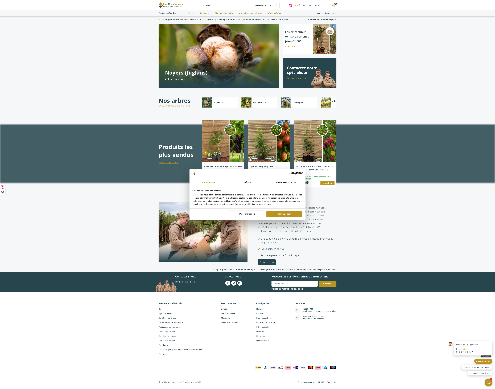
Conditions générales (167, 318)
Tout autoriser (284, 214)
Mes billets (225, 318)
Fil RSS (321, 382)
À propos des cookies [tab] (286, 182)
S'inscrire (224, 309)
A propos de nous (166, 313)
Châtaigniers (261, 336)
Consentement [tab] (208, 182)
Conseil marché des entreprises (322, 19)
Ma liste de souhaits (229, 322)
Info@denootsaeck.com (312, 316)
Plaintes (162, 354)
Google (239, 283)
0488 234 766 (307, 309)
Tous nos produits (169, 162)
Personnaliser (245, 214)
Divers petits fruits (224, 13)
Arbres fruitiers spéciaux (250, 13)
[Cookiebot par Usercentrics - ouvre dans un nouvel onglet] (291, 174)
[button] (205, 153)
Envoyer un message (298, 78)
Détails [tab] (247, 182)
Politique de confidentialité (170, 327)
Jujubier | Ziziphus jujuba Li (262, 166)
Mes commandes (228, 313)
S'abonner (327, 283)
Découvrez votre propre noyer (175, 105)
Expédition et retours (167, 336)
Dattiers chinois (262, 340)
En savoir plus (327, 183)
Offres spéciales (274, 13)
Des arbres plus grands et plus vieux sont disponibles (181, 349)
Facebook (227, 283)
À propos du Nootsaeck (326, 13)
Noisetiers (260, 331)
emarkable (197, 382)
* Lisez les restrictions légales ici (287, 288)
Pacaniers (204, 13)
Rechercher (276, 5)
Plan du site (163, 345)
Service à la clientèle (167, 340)
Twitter (233, 283)
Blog (160, 309)
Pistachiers (291, 46)
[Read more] (219, 56)
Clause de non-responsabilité (171, 322)
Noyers (191, 13)
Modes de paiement (167, 331)
